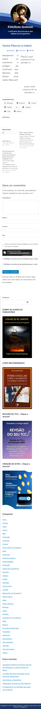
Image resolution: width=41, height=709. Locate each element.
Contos (5, 544)
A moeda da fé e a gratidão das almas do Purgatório (16, 688)
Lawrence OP (28, 89)
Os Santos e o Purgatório (11, 618)
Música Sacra (7, 597)
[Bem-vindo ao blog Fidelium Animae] (28, 140)
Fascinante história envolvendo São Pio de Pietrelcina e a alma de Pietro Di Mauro (16, 667)
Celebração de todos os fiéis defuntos (16, 683)
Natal (4, 600)
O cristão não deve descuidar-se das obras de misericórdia (16, 675)
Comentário (6, 198)
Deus (4, 551)
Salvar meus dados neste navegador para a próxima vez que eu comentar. (21, 245)
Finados (5, 576)
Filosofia (5, 572)
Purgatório (6, 632)
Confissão (6, 537)
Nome (4, 217)
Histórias (5, 583)
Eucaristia (6, 565)
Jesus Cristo (7, 586)
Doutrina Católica (8, 558)
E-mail (5, 226)
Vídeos (5, 653)
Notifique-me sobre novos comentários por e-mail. (21, 259)
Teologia (5, 646)
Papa (4, 621)
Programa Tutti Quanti (10, 628)
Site (3, 235)
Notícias (5, 607)
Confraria (5, 541)
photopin (28, 92)
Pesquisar (5, 297)
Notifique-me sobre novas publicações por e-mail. (21, 264)
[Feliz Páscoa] (10, 135)
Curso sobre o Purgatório (11, 548)
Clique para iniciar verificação (19, 253)
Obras (4, 611)
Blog (4, 534)
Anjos (4, 520)
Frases (4, 579)
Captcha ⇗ (26, 255)
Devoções (6, 555)
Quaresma (6, 635)
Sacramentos (7, 639)
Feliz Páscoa (6, 141)
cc (34, 92)
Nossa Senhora (8, 604)
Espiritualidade (7, 562)
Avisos (4, 530)
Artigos (5, 523)
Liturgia (5, 590)
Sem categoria (7, 642)
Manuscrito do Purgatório (11, 593)
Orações (5, 614)
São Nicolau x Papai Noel (11, 680)
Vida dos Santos (8, 649)
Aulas (4, 527)
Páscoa (5, 625)
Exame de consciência (10, 569)
